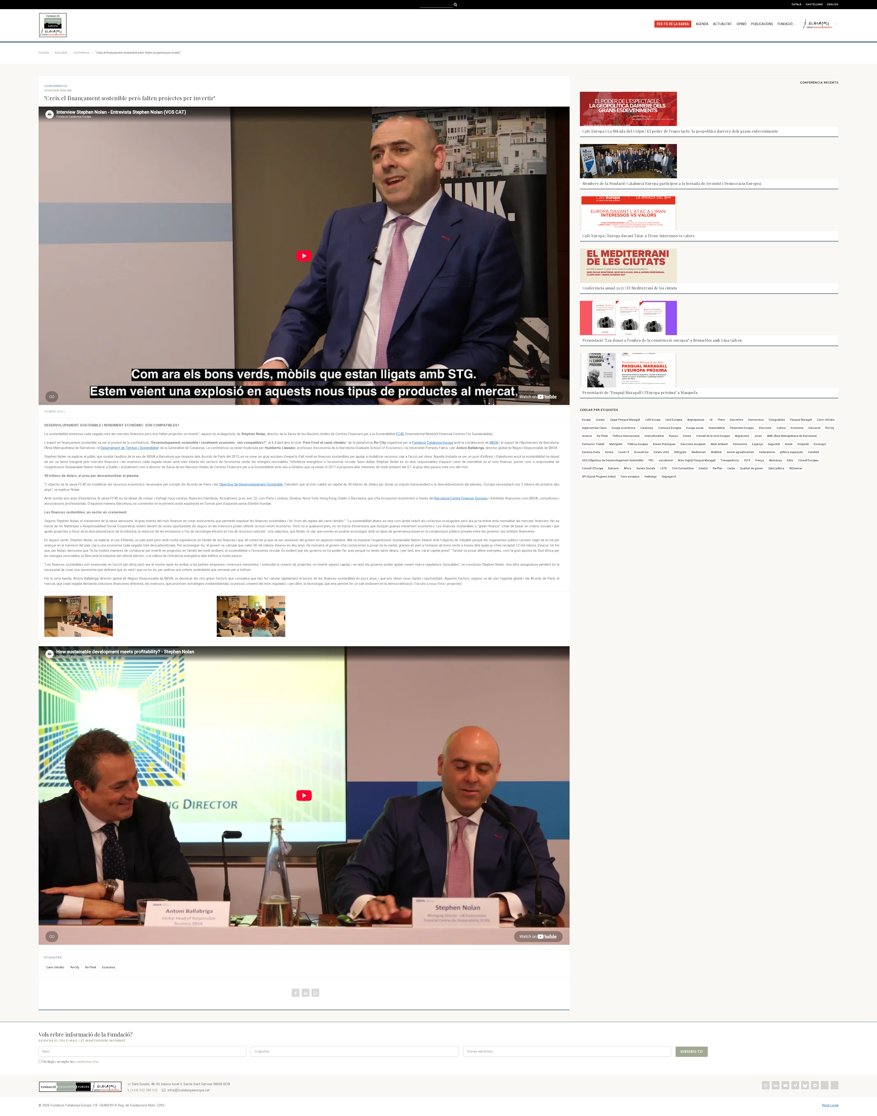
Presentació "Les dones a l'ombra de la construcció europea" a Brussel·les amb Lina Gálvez (662, 340)
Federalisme (767, 452)
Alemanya (775, 460)
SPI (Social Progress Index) (599, 476)
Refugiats (680, 452)
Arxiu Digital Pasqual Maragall (697, 460)
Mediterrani (699, 452)
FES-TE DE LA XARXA (673, 24)
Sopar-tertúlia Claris (594, 428)
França (759, 460)
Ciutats (600, 419)
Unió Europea (674, 419)
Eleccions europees (693, 444)
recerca (587, 436)
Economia (108, 967)
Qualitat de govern (751, 468)
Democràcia (756, 419)
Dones (687, 436)
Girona (609, 452)
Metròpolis (616, 444)
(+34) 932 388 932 (144, 1090)
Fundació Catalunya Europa (432, 443)
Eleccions (765, 428)
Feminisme (740, 444)
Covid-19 (623, 452)
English (832, 4)
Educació (814, 428)
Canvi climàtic (55, 967)
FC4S (400, 434)
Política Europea (638, 444)
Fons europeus (630, 476)
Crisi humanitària (683, 468)
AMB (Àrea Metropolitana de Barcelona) (792, 436)
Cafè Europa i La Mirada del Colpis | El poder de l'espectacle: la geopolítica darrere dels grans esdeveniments (680, 131)
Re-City (74, 967)
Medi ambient (719, 444)
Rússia (673, 436)
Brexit (788, 444)
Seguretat (774, 444)
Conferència (81, 52)
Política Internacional (626, 436)
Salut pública (776, 468)
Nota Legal (830, 1105)
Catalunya (646, 428)
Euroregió (820, 444)
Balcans (613, 468)
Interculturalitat (654, 436)
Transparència (730, 460)
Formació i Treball (593, 444)
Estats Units (661, 452)
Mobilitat (716, 452)
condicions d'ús (87, 1062)
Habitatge (651, 476)
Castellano (814, 4)
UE (711, 419)
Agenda (702, 24)
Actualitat (722, 24)
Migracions (742, 436)
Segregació (669, 476)
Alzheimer (795, 468)
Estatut (703, 468)
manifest (813, 452)
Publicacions (762, 24)
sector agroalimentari (740, 452)
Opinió (742, 24)
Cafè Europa (652, 419)
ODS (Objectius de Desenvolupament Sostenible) (613, 460)
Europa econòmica (623, 428)
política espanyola (791, 452)
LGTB (663, 468)
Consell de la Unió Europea (713, 436)
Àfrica (627, 468)
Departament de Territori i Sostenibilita (129, 448)
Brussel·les (641, 452)
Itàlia (790, 460)
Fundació (785, 24)
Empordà (803, 444)
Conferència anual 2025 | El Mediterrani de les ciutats (629, 288)
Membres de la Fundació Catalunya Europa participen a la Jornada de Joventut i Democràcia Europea (671, 183)
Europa (586, 419)
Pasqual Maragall (801, 419)
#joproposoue (695, 419)
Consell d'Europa (592, 468)
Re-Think (90, 967)
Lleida (731, 468)
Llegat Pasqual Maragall (625, 419)
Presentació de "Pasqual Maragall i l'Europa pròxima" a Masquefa (639, 392)
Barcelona (736, 419)
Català (797, 4)
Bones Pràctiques (664, 444)
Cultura (781, 428)
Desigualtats (777, 419)
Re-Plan (717, 468)
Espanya (757, 444)
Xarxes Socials (645, 468)
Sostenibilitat (716, 428)
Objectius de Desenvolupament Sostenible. (251, 484)
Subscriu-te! (691, 1051)
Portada (44, 52)
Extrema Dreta (591, 452)
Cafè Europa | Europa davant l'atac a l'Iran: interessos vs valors (638, 235)
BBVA (494, 443)
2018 (747, 460)
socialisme (666, 460)
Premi (721, 419)
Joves (758, 436)
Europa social (694, 428)
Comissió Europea (669, 428)
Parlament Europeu (742, 428)
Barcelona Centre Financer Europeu (461, 498)
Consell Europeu (808, 460)
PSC (651, 460)
